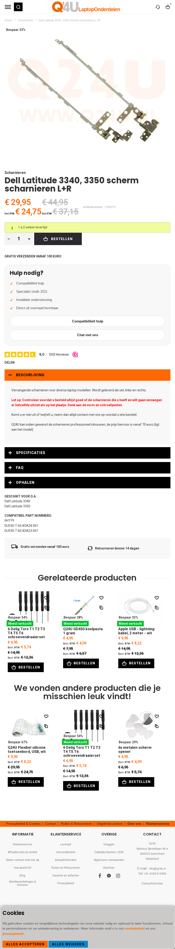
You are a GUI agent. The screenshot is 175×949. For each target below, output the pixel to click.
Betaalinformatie (65, 860)
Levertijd (65, 844)
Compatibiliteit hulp (87, 321)
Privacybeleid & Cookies (23, 823)
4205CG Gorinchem (152, 853)
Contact (50, 823)
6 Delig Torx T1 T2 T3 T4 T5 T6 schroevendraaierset (29, 608)
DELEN (10, 362)
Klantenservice (157, 823)
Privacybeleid (65, 883)
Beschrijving (30, 375)
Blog (22, 875)
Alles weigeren (68, 944)
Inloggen (108, 844)
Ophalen (25, 482)
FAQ (20, 467)
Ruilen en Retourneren (65, 867)
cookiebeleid (135, 928)
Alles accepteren (25, 944)
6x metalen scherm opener (139, 727)
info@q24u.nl (157, 868)
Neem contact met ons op (22, 860)
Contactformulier (152, 883)
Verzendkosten (65, 852)
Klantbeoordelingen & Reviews (22, 883)
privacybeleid (13, 933)
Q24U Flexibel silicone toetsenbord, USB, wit (29, 727)
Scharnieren (25, 20)
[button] (18, 7)
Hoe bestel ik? (22, 867)
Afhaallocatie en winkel (22, 852)
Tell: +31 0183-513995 (152, 873)
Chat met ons (87, 335)
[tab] (87, 375)
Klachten (108, 867)
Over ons (134, 823)
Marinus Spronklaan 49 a (152, 848)
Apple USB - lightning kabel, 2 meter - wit (139, 608)
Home (8, 20)
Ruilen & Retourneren (76, 823)
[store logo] (86, 7)
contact (82, 414)
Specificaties (30, 453)
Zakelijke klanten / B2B (109, 852)
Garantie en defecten (65, 875)
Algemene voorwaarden (109, 860)
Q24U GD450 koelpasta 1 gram (84, 608)
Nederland (152, 858)
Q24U (152, 843)
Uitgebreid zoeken (110, 823)
